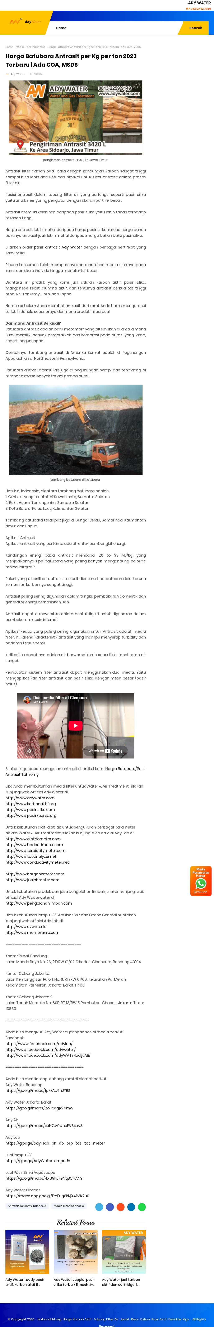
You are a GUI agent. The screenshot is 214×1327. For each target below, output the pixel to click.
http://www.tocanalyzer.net (30, 856)
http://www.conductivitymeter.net (37, 862)
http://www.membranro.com (32, 932)
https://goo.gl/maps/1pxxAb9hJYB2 (37, 1090)
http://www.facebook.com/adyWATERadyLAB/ (47, 1055)
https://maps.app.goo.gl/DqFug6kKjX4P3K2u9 (47, 1195)
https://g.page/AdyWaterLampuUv (37, 1160)
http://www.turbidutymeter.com (35, 850)
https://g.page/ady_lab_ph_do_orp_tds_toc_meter (55, 1143)
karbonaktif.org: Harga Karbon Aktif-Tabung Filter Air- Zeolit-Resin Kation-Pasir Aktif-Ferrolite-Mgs (113, 1319)
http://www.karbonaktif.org (30, 803)
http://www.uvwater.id (26, 926)
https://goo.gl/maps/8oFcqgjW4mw (39, 1108)
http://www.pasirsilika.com (30, 809)
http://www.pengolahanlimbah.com (38, 903)
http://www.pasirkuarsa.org (30, 815)
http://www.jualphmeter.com (32, 879)
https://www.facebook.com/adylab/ (39, 1043)
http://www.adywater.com (30, 798)
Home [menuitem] (61, 27)
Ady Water (18, 74)
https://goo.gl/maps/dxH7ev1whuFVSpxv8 (44, 1125)
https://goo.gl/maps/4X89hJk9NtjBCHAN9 (44, 1178)
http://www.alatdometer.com (33, 838)
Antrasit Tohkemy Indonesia (27, 1206)
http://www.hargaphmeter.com (34, 874)
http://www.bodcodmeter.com (34, 844)
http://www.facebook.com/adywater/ (40, 1049)
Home (9, 47)
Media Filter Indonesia (30, 47)
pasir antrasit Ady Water (58, 247)
